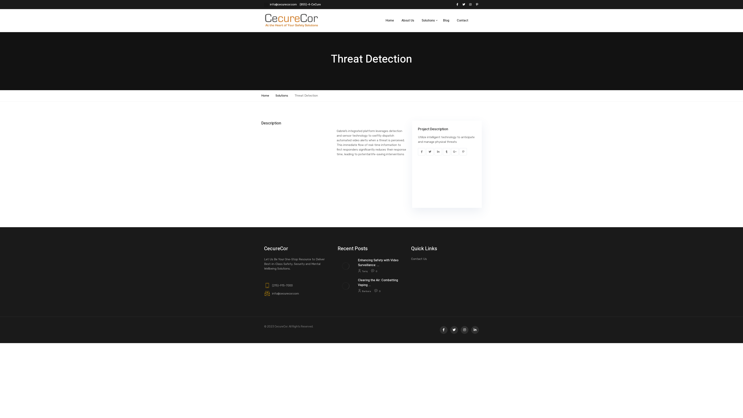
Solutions (282, 95)
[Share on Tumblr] (446, 151)
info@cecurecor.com (283, 4)
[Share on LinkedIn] (438, 151)
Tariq (365, 271)
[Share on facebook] (421, 151)
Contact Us (419, 259)
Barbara (366, 291)
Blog (446, 20)
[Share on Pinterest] (463, 151)
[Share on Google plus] (455, 151)
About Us (407, 20)
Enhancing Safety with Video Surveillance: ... (378, 262)
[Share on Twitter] (430, 151)
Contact (462, 20)
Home (390, 20)
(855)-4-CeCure (310, 4)
